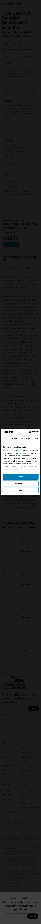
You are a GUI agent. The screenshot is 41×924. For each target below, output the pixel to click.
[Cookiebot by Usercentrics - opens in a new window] (29, 432)
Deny (21, 490)
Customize (19, 483)
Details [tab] (15, 439)
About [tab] (36, 439)
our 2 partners (14, 450)
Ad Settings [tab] (25, 439)
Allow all (20, 477)
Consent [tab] (6, 439)
